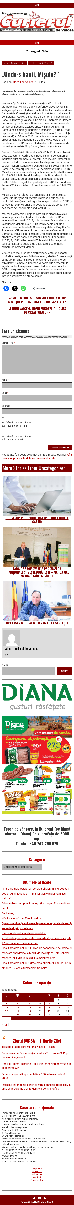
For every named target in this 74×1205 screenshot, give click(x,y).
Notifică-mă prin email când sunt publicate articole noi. (17, 438)
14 (49, 1007)
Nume (5, 379)
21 (49, 1011)
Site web (6, 406)
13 (40, 1007)
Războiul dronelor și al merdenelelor (24, 933)
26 (30, 1014)
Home (6, 63)
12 (30, 1007)
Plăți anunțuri (37, 1180)
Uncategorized (18, 63)
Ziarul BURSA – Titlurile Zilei (37, 1041)
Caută (5, 665)
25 (18, 1014)
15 (58, 1007)
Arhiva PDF (37, 1171)
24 (6, 1014)
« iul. (4, 1024)
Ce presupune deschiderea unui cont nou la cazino (37, 520)
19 (30, 1011)
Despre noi (37, 1168)
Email (5, 392)
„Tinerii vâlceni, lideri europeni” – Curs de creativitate (37, 310)
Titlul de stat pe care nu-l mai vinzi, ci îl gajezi (29, 1047)
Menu (37, 5)
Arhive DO (37, 1174)
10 (6, 1007)
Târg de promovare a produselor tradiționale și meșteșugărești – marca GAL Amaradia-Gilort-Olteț (37, 572)
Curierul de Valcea (22, 82)
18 (18, 1011)
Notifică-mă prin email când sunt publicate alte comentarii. (17, 424)
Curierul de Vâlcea (42, 1201)
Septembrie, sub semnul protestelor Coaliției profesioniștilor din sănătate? (37, 300)
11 (18, 1007)
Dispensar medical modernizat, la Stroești (37, 623)
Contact (37, 1177)
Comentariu (8, 342)
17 (6, 1011)
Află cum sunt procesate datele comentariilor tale (37, 456)
